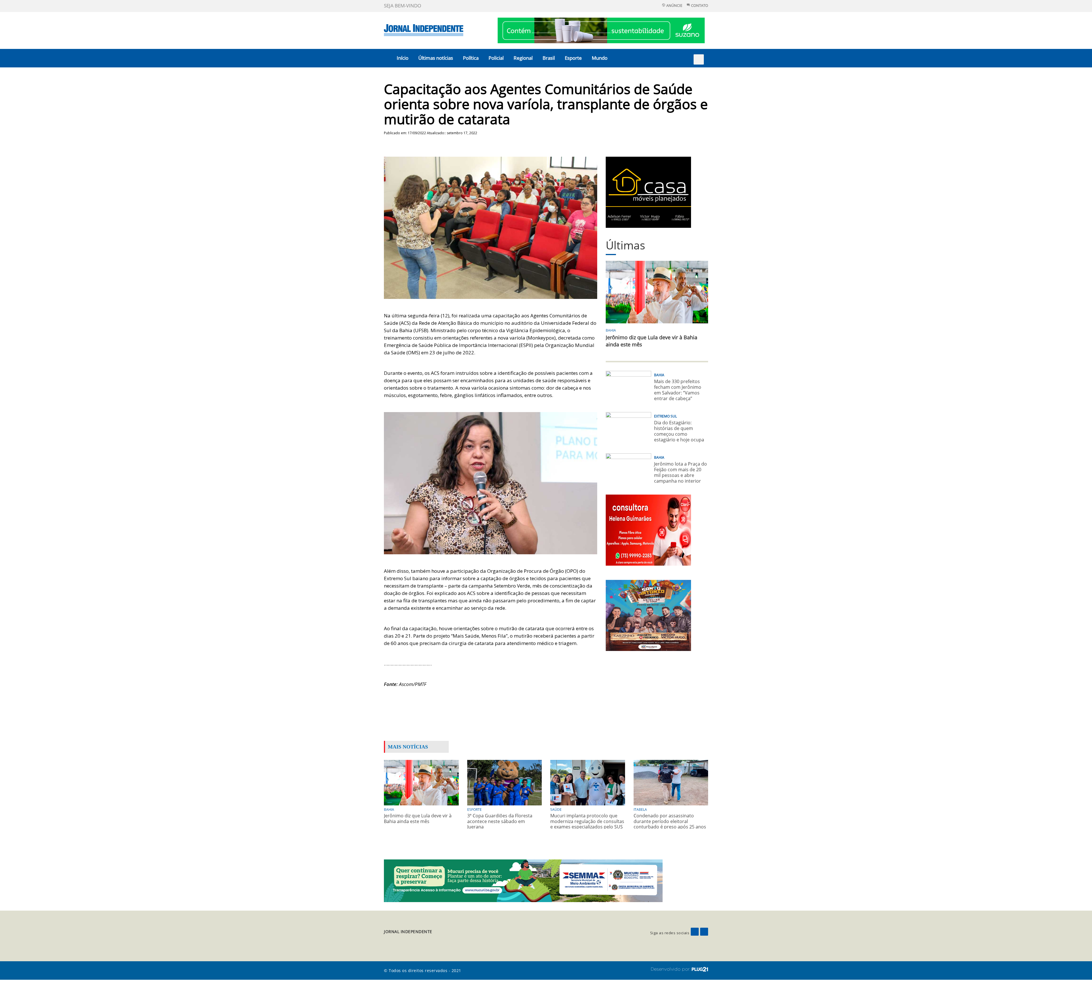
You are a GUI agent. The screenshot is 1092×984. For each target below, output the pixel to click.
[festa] (648, 615)
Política (471, 58)
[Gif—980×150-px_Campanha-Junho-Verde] (523, 880)
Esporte (573, 58)
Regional (523, 58)
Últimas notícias (435, 58)
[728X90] (601, 30)
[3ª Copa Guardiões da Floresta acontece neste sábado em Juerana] (504, 782)
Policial (496, 58)
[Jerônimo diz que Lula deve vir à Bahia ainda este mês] (421, 782)
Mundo (599, 58)
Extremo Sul (665, 416)
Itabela (640, 809)
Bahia (611, 330)
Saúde (556, 809)
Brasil (549, 58)
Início (402, 58)
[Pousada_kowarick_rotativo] (648, 192)
